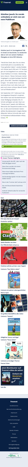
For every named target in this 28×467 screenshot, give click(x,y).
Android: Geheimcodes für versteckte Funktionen (13, 192)
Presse (14, 434)
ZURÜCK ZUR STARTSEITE (18, 126)
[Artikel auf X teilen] (26, 45)
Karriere (14, 441)
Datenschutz (14, 416)
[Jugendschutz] (14, 455)
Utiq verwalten (14, 423)
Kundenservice (14, 405)
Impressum (14, 412)
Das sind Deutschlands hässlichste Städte (12, 186)
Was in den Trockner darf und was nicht (14, 182)
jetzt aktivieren (8, 146)
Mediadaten (14, 437)
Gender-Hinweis (14, 430)
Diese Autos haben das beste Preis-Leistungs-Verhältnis (12, 172)
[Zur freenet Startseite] (6, 2)
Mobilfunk (20, 2)
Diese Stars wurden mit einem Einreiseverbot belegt (11, 167)
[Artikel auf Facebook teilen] (23, 45)
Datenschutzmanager (14, 420)
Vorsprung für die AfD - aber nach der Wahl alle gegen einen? (13, 162)
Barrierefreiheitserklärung (14, 409)
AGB (14, 427)
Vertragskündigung (14, 444)
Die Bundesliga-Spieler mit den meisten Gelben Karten (14, 178)
